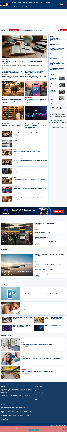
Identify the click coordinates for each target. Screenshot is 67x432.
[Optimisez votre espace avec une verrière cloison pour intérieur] (10, 344)
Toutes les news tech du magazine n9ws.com (53, 78)
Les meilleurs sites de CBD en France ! (43, 232)
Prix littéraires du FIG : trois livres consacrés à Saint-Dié (22, 61)
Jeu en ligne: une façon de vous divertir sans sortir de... (32, 30)
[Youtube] (58, 30)
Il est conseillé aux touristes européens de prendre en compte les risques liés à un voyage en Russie (16, 272)
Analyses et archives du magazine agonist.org (54, 85)
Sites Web (47, 2)
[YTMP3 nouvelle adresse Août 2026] (39, 328)
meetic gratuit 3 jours (58, 122)
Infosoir (5, 274)
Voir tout (13, 218)
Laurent (5, 242)
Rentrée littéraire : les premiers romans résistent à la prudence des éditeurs (29, 197)
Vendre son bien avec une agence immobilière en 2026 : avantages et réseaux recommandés (57, 39)
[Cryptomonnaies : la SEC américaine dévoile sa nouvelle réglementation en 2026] (7, 171)
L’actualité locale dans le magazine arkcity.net (53, 91)
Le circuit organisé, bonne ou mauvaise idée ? (44, 269)
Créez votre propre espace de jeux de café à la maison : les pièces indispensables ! (48, 242)
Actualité (19, 2)
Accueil (14, 2)
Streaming (14, 6)
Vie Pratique (21, 6)
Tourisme (36, 2)
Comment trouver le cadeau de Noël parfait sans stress (46, 227)
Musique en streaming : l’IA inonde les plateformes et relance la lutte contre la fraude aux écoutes (35, 125)
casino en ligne (58, 113)
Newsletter (64, 30)
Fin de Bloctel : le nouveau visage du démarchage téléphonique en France (40, 293)
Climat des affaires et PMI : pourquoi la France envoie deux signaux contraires (29, 142)
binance (60, 114)
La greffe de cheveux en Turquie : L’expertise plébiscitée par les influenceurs (41, 358)
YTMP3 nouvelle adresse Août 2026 (52, 325)
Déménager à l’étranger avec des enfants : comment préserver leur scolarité (57, 63)
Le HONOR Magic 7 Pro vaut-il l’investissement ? (45, 223)
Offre (16, 395)
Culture (25, 2)
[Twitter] (56, 30)
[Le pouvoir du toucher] (10, 308)
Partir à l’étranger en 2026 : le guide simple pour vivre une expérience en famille (49, 274)
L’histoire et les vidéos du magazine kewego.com (53, 98)
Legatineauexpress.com (58, 127)
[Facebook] (55, 30)
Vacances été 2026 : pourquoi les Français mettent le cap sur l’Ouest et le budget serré (49, 255)
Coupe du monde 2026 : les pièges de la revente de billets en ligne (16, 240)
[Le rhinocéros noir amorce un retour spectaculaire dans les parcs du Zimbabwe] (13, 93)
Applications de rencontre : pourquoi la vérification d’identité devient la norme (29, 188)
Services (42, 2)
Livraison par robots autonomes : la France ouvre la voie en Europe (15, 415)
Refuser (36, 430)
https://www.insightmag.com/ (57, 120)
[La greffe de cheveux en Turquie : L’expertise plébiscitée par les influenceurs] (10, 358)
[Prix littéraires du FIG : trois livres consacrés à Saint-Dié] (24, 52)
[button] (20, 30)
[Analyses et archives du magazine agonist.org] (62, 85)
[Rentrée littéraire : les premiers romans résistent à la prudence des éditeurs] (13, 117)
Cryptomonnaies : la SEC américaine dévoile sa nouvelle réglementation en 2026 (30, 169)
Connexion (62, 4)
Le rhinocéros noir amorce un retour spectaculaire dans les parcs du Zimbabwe (11, 101)
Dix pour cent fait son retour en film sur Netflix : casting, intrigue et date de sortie (30, 160)
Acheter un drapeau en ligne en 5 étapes (43, 237)
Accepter (31, 430)
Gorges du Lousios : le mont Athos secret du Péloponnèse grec (48, 264)
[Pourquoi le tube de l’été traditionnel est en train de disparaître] (7, 152)
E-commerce (5, 219)
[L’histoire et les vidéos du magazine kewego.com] (62, 98)
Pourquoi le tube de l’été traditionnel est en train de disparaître (26, 151)
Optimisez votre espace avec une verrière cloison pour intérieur (38, 344)
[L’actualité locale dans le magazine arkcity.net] (62, 92)
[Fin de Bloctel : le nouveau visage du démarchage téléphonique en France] (10, 293)
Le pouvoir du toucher (54, 44)
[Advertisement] (33, 19)
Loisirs (30, 2)
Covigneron (57, 110)
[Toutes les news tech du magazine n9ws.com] (62, 78)
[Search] (66, 4)
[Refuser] (64, 429)
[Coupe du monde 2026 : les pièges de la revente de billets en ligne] (17, 234)
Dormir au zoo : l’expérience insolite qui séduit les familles (47, 260)
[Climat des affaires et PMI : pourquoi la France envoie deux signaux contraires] (7, 143)
